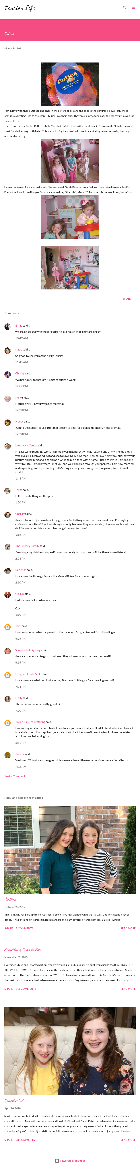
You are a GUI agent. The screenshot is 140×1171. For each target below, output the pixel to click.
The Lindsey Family (27, 545)
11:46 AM (21, 362)
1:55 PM (20, 534)
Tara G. (19, 754)
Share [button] (127, 298)
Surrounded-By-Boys (28, 650)
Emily (18, 325)
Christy (19, 373)
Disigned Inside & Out (28, 674)
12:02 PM (21, 386)
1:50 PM (20, 502)
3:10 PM (20, 614)
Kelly (18, 397)
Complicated (14, 1100)
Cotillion (11, 899)
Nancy (19, 421)
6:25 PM (20, 638)
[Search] (124, 6)
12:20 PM (21, 410)
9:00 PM (20, 710)
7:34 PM (20, 686)
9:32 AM (20, 766)
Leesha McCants (25, 445)
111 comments (26, 988)
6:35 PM (20, 662)
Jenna (18, 489)
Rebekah (20, 569)
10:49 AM (21, 338)
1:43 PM (20, 478)
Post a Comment (14, 776)
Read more (128, 928)
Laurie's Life (19, 8)
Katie (18, 349)
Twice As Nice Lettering (30, 721)
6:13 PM (20, 742)
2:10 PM (20, 582)
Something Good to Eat (22, 949)
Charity (20, 513)
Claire (19, 593)
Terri (18, 626)
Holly (18, 698)
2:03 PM (20, 558)
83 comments (25, 1139)
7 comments (24, 928)
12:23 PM (21, 433)
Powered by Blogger (72, 1160)
